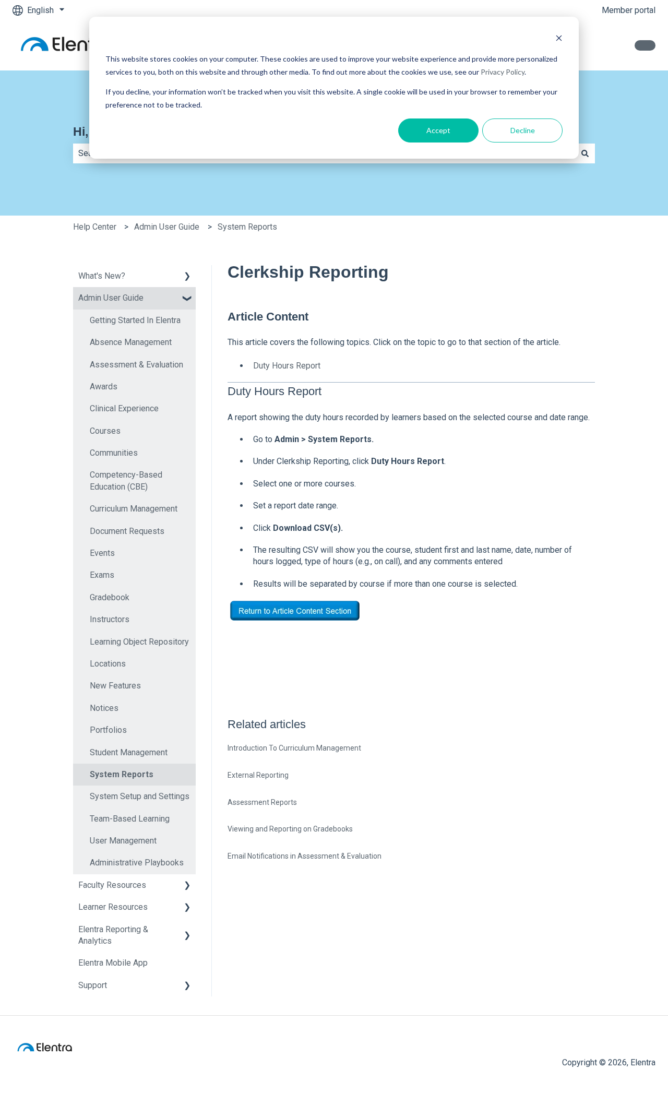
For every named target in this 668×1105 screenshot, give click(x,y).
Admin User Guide (166, 227)
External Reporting (258, 775)
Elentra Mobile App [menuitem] (113, 963)
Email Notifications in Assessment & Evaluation (304, 856)
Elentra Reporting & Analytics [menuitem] (113, 935)
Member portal (628, 10)
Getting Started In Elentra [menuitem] (135, 320)
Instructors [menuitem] (109, 619)
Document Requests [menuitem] (127, 531)
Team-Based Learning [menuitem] (130, 819)
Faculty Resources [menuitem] (112, 885)
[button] (187, 277)
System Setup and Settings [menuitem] (139, 796)
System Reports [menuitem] (121, 774)
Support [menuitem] (92, 985)
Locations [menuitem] (108, 664)
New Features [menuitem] (115, 686)
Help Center (94, 227)
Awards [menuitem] (103, 386)
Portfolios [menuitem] (108, 730)
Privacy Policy (502, 71)
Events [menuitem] (102, 553)
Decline (522, 130)
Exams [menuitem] (102, 575)
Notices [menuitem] (104, 708)
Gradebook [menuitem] (109, 597)
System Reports (247, 227)
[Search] (585, 153)
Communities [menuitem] (114, 453)
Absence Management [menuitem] (131, 342)
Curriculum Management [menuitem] (133, 509)
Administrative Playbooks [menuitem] (137, 863)
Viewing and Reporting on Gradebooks (290, 829)
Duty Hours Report (286, 366)
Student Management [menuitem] (129, 752)
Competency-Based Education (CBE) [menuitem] (126, 480)
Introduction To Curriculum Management (294, 748)
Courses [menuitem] (105, 431)
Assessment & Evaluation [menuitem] (136, 365)
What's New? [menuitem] (101, 276)
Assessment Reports (262, 802)
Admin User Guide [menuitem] (111, 298)
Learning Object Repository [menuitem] (139, 642)
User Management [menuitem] (123, 841)
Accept (438, 130)
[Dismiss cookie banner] (559, 39)
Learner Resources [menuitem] (113, 907)
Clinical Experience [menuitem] (124, 408)
